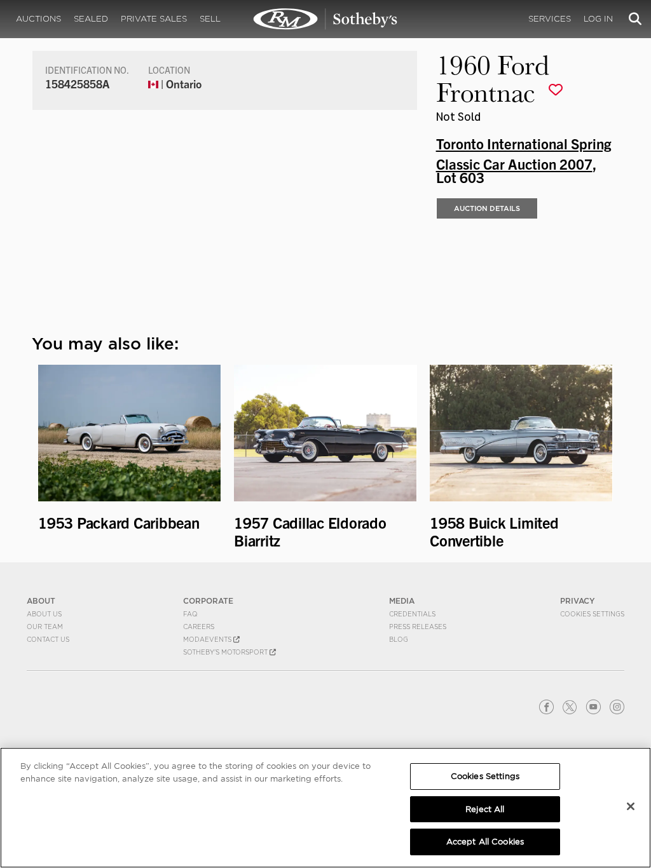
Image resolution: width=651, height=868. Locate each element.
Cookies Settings (592, 614)
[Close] (631, 806)
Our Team (45, 626)
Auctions (38, 19)
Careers (198, 626)
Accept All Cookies (485, 841)
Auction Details (487, 208)
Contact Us (48, 639)
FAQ (190, 614)
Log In (598, 19)
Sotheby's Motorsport (226, 652)
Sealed (91, 19)
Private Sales (154, 19)
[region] (325, 807)
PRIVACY (577, 601)
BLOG (398, 639)
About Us (44, 614)
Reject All (484, 809)
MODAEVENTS (208, 639)
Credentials (412, 614)
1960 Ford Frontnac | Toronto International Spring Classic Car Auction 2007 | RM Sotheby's (325, 19)
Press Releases (417, 626)
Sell (210, 19)
